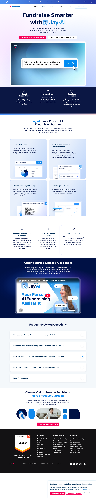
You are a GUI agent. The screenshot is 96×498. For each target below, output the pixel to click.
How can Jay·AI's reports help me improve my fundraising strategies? (38, 356)
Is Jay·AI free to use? (21, 378)
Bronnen (52, 7)
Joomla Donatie (74, 450)
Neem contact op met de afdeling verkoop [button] (62, 37)
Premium (34, 130)
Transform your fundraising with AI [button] (34, 37)
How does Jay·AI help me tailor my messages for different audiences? (38, 346)
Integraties (73, 435)
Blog (38, 442)
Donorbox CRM (65, 128)
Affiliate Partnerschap (43, 454)
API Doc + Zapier (75, 452)
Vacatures (40, 444)
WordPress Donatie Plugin (77, 439)
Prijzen (44, 7)
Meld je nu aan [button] (81, 7)
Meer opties (87, 493)
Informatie (40, 435)
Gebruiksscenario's (59, 435)
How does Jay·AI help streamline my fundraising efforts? (34, 335)
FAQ (38, 446)
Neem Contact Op (42, 439)
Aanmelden (83, 2)
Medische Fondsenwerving (60, 441)
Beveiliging (40, 452)
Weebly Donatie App (76, 446)
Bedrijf (60, 7)
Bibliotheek (40, 456)
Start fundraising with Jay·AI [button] (48, 424)
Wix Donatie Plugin (75, 444)
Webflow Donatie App (76, 448)
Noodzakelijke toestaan (74, 493)
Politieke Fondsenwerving (60, 439)
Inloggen (69, 7)
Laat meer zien (85, 489)
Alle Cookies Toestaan (58, 493)
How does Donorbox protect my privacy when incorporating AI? (36, 367)
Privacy (39, 450)
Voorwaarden (41, 448)
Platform (36, 7)
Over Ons (40, 441)
